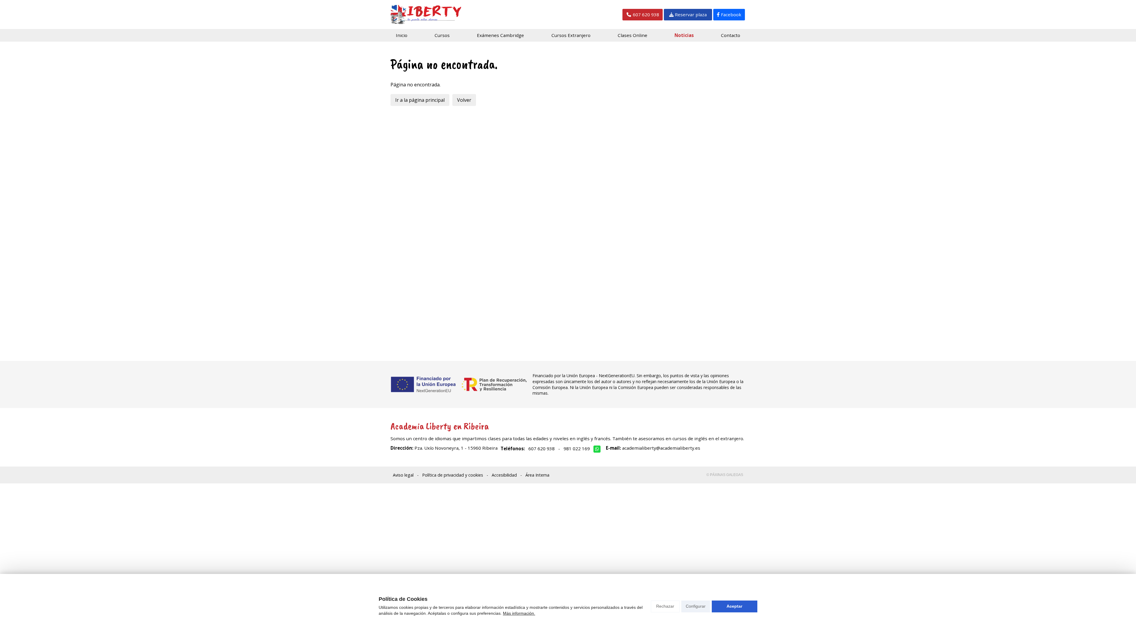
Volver (464, 100)
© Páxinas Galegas (724, 475)
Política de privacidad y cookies (452, 475)
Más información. (519, 613)
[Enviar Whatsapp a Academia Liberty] (597, 449)
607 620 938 (541, 448)
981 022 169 (577, 448)
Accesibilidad (504, 475)
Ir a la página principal (420, 100)
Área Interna (537, 475)
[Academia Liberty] (426, 14)
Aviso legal (403, 475)
